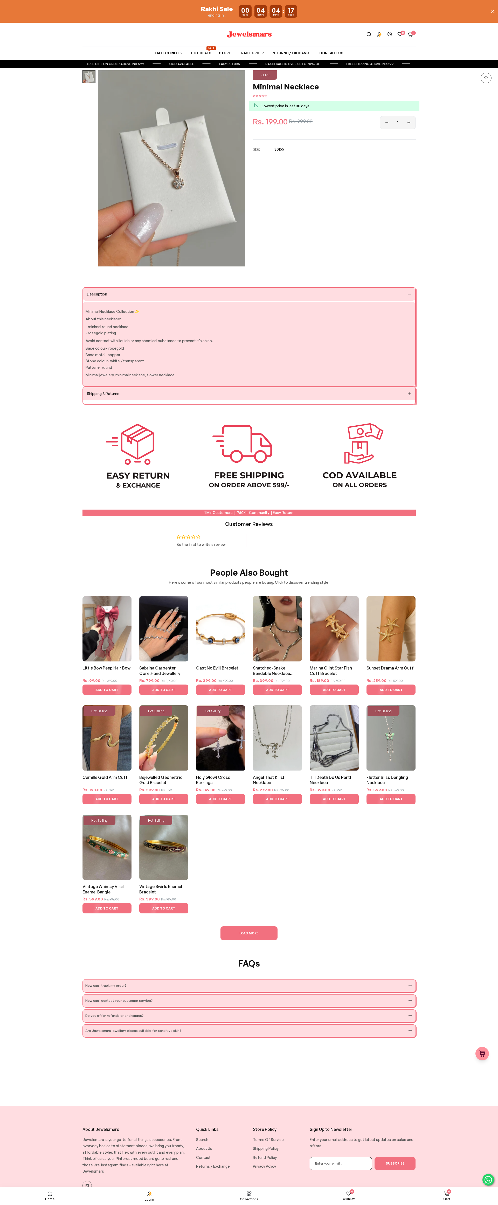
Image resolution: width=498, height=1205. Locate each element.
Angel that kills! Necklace (268, 780)
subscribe (395, 1163)
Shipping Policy (266, 1148)
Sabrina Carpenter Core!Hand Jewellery (159, 670)
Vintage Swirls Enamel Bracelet (160, 889)
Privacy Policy (264, 1166)
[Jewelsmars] (249, 34)
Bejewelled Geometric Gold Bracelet (160, 780)
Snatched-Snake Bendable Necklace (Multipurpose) (271, 671)
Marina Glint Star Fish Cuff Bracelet (331, 670)
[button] (486, 78)
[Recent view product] (390, 34)
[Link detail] (87, 1185)
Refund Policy (265, 1157)
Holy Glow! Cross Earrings (213, 780)
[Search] (369, 34)
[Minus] (386, 122)
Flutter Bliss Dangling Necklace (387, 780)
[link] (169, 53)
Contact (203, 1157)
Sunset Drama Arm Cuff (390, 668)
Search (202, 1139)
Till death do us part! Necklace (330, 780)
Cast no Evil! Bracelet (217, 668)
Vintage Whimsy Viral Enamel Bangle (103, 889)
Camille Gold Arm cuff (105, 777)
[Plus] (408, 122)
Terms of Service (268, 1139)
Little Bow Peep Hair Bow (106, 668)
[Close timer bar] (493, 11)
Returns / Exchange (213, 1166)
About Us (204, 1148)
